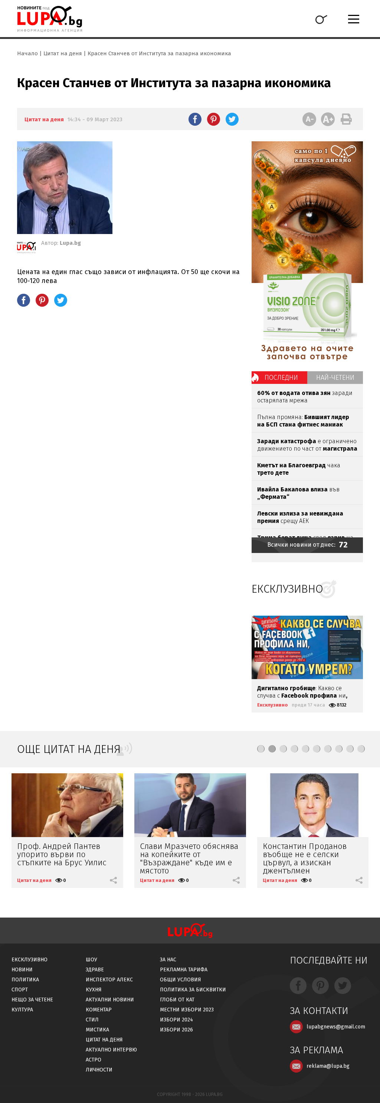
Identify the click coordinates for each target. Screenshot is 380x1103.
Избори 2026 (176, 1030)
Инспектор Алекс (109, 980)
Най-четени (335, 377)
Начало (27, 53)
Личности (99, 1070)
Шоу (91, 960)
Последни (281, 377)
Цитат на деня (62, 53)
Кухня (94, 990)
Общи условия (180, 980)
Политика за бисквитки (193, 990)
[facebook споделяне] (195, 119)
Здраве (95, 970)
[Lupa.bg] (26, 249)
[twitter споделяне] (232, 119)
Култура (22, 1010)
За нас (168, 960)
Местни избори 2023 (187, 1010)
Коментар (99, 1010)
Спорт (20, 990)
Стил (92, 1020)
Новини (22, 970)
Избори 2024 (176, 1020)
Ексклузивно (272, 705)
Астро (93, 1060)
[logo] (49, 19)
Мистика (97, 1030)
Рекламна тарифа (183, 970)
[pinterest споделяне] (213, 119)
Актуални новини (110, 1000)
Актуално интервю (111, 1050)
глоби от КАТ (177, 1000)
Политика (25, 980)
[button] (261, 749)
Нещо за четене (32, 1000)
